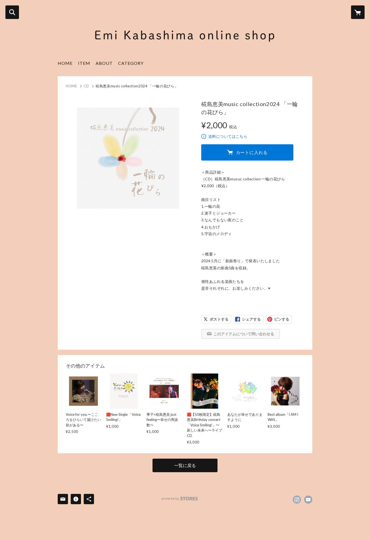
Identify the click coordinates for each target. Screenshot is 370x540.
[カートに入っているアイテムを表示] (358, 12)
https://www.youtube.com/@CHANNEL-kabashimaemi (308, 500)
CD (86, 86)
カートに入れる (252, 152)
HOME (65, 63)
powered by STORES (179, 499)
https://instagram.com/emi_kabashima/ (297, 500)
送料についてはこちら (227, 136)
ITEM (84, 63)
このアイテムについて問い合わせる (243, 333)
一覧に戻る (185, 465)
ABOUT (104, 63)
